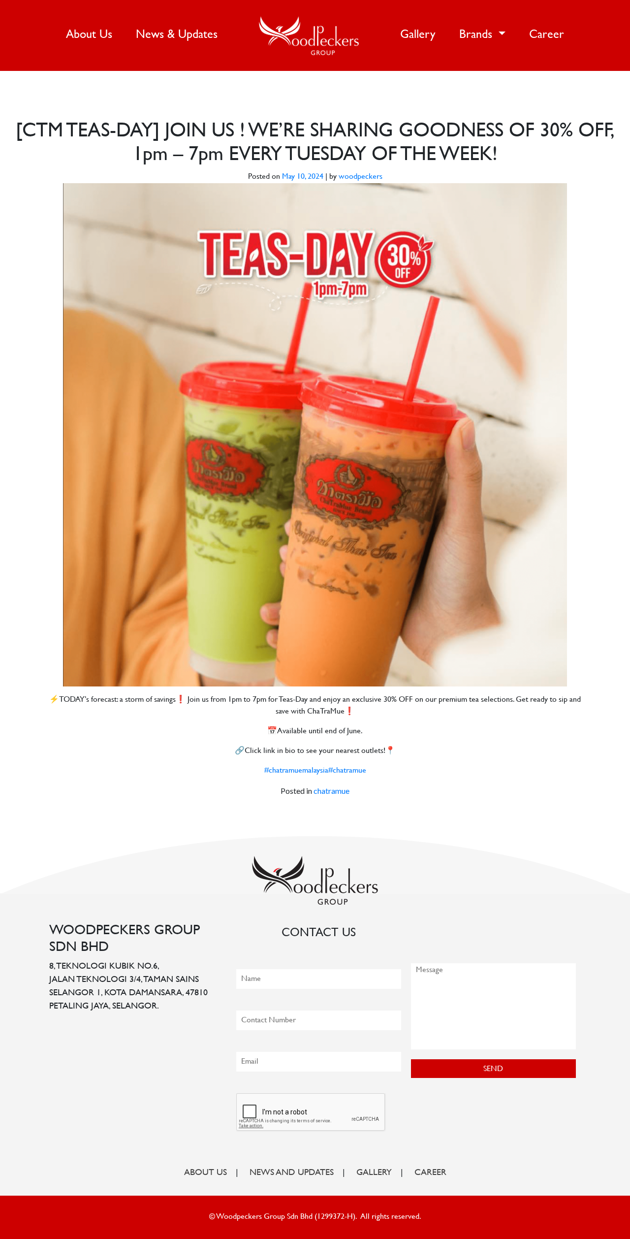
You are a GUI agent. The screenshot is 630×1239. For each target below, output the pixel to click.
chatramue (331, 790)
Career (546, 35)
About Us (91, 35)
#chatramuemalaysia (296, 771)
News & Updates (177, 35)
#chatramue (347, 771)
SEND (493, 1069)
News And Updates (292, 1173)
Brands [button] (477, 35)
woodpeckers (360, 177)
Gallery (418, 35)
